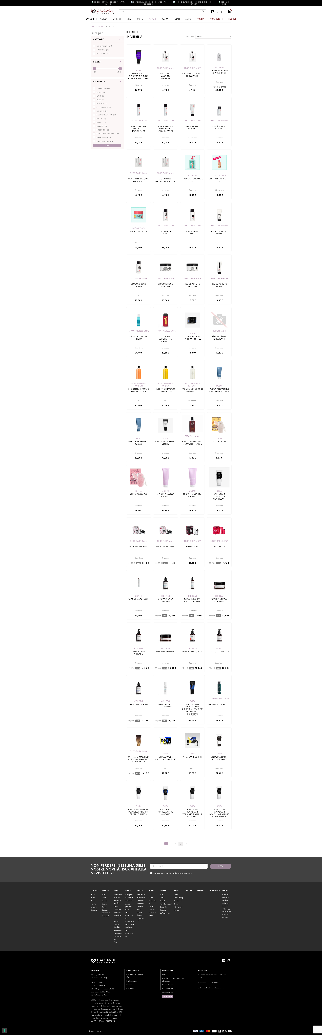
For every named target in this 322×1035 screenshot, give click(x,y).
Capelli (140, 890)
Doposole (163, 907)
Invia (221, 866)
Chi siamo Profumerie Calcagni (134, 975)
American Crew (192, 436)
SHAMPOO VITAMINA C (192, 651)
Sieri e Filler (118, 915)
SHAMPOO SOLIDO (138, 494)
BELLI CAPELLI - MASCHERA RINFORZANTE (165, 76)
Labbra (104, 901)
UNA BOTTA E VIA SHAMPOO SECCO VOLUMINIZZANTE (165, 128)
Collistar (165, 596)
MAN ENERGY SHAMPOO (219, 704)
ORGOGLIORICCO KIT (165, 546)
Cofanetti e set (165, 913)
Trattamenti (129, 901)
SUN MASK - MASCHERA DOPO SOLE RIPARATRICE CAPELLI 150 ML (138, 759)
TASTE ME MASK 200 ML (139, 599)
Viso (103, 894)
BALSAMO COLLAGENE (219, 651)
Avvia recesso (167, 996)
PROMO (200, 890)
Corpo (104, 907)
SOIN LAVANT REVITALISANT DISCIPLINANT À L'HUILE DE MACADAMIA (219, 813)
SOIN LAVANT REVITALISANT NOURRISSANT (219, 496)
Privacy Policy (167, 984)
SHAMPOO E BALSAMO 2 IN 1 (192, 179)
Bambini (93, 904)
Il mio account (131, 981)
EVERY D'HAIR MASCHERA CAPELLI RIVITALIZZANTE (219, 390)
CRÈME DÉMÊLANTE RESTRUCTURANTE (219, 758)
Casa (176, 894)
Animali (176, 910)
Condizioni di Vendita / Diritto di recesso (173, 979)
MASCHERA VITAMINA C (165, 651)
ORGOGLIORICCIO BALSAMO (219, 232)
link (111, 1015)
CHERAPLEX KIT (192, 546)
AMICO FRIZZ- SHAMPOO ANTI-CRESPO (138, 179)
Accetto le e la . (172, 873)
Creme (116, 906)
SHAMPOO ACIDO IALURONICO (165, 600)
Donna (93, 894)
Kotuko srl (99, 1031)
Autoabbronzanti (166, 904)
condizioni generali (167, 873)
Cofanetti (94, 910)
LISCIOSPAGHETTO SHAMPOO (165, 232)
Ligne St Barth (219, 331)
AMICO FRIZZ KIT (219, 546)
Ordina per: (189, 36)
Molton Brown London (138, 384)
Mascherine (178, 901)
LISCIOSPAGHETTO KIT (138, 546)
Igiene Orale (118, 933)
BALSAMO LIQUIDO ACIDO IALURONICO (192, 600)
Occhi (104, 897)
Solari (163, 890)
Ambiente (94, 907)
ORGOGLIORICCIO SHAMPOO (139, 285)
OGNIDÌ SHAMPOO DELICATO (219, 127)
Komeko (139, 596)
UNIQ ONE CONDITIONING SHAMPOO (165, 339)
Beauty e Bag (178, 897)
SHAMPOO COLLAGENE (138, 704)
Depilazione (118, 930)
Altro (176, 890)
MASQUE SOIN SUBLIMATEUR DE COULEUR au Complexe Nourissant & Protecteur (192, 709)
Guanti (176, 904)
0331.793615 (99, 982)
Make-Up (106, 890)
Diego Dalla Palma (165, 68)
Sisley (138, 70)
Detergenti (129, 894)
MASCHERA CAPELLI (138, 231)
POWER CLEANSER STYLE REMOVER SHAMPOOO (192, 442)
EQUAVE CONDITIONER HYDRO (139, 337)
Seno (127, 912)
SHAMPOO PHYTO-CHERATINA (139, 652)
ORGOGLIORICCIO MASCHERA (165, 285)
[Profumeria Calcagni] (102, 11)
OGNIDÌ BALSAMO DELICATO (192, 127)
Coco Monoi (192, 175)
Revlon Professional (139, 331)
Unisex (93, 901)
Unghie (104, 904)
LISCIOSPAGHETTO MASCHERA (192, 285)
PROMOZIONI (214, 890)
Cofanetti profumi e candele (225, 897)
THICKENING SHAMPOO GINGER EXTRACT (138, 390)
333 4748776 (212, 982)
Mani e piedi (129, 921)
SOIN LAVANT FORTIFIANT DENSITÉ (165, 442)
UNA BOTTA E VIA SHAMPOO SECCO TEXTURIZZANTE (139, 128)
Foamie (219, 438)
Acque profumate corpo (128, 906)
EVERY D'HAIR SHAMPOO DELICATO (138, 442)
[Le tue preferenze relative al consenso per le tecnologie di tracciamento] (4, 1030)
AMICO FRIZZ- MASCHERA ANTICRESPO (165, 179)
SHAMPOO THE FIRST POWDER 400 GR (219, 71)
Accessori (105, 916)
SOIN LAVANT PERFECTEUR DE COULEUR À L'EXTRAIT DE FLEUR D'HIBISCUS (139, 811)
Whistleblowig (167, 992)
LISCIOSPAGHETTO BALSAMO (219, 285)
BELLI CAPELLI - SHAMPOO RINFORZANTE (192, 74)
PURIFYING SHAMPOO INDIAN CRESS (165, 390)
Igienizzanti (178, 907)
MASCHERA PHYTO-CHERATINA (219, 600)
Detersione (140, 900)
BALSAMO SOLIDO (219, 441)
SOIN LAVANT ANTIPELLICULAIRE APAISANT (165, 811)
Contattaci (130, 988)
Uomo (93, 897)
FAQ (164, 974)
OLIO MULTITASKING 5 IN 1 (219, 179)
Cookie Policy (167, 988)
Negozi (129, 984)
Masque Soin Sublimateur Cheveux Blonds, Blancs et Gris (138, 76)
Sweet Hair (219, 67)
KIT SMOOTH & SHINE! (192, 757)
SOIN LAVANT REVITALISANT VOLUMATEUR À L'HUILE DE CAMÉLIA (192, 813)
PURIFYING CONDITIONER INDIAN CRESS (192, 390)
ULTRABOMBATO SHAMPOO (192, 232)
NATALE (225, 890)
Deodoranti (129, 897)
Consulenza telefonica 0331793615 (200, 3)
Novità (189, 890)
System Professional (219, 698)
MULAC (219, 385)
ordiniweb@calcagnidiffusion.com (211, 987)
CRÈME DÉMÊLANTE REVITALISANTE (219, 337)
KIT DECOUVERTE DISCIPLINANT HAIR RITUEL (165, 758)
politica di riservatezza (184, 873)
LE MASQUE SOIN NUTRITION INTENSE (192, 337)
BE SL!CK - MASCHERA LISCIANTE (192, 495)
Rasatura (151, 910)
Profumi (94, 890)
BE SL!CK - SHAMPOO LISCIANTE (165, 495)
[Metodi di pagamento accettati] (213, 1031)
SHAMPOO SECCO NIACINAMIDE (165, 705)
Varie (115, 942)
